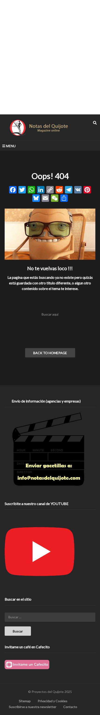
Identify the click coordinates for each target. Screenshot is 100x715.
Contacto (70, 707)
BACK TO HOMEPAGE (50, 353)
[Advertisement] (50, 57)
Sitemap (25, 701)
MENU (11, 146)
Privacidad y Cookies (52, 701)
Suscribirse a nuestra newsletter (32, 707)
